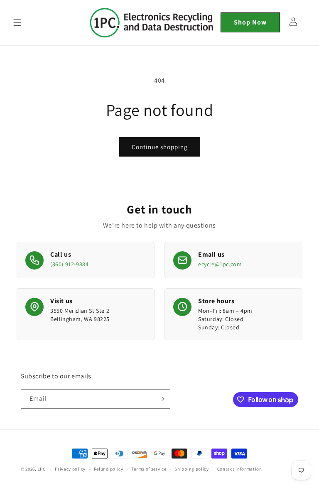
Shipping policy (191, 469)
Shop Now (250, 22)
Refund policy (108, 469)
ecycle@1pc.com (220, 264)
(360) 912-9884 (69, 264)
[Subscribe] (161, 399)
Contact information (239, 469)
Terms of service (148, 469)
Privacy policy (70, 469)
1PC (42, 469)
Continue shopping (160, 147)
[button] (17, 22)
